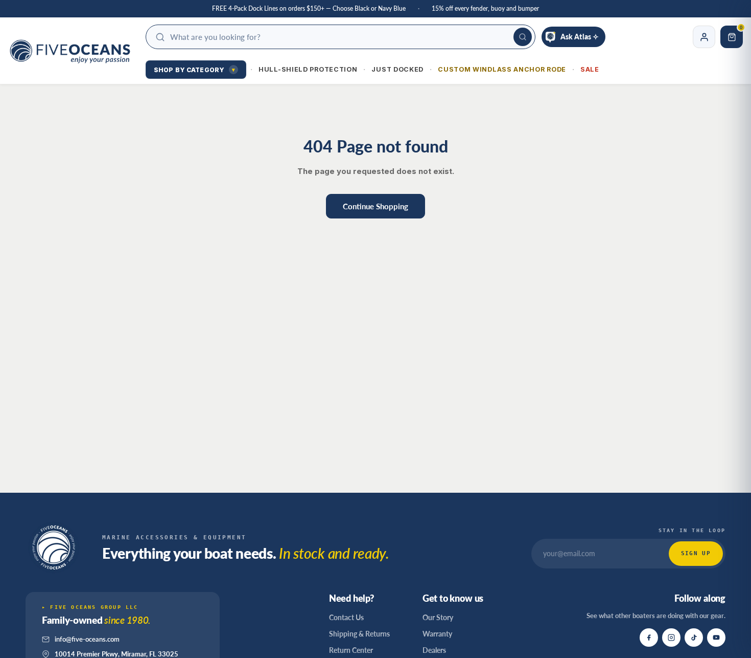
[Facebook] (649, 637)
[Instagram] (671, 637)
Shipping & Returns (359, 633)
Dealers (434, 650)
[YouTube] (716, 637)
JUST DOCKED (397, 69)
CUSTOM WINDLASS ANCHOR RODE (502, 69)
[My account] (704, 37)
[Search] (522, 37)
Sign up (696, 553)
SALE (589, 69)
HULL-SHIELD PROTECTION (308, 69)
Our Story (438, 617)
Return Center (351, 650)
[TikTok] (694, 637)
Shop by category (194, 70)
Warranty (437, 633)
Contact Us (346, 617)
